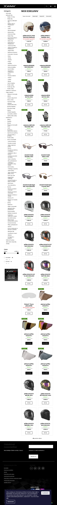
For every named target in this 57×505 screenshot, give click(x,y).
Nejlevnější (35, 16)
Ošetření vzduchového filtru (12, 104)
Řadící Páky (10, 36)
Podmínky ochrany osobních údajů (13, 478)
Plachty (9, 187)
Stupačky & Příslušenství (11, 71)
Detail (28, 45)
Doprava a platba (8, 470)
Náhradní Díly (9, 15)
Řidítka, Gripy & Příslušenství (11, 24)
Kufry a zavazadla (11, 139)
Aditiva (9, 96)
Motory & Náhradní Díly (12, 21)
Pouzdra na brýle (12, 143)
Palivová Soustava (12, 65)
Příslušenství (9, 117)
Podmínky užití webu (9, 474)
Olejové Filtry (11, 50)
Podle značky (10, 88)
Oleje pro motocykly (12, 94)
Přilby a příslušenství (13, 224)
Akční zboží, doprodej (11, 242)
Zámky (9, 202)
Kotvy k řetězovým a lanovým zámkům (13, 229)
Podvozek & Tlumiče (13, 54)
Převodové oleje (11, 108)
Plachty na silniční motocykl (12, 189)
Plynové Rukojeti (12, 30)
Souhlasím (45, 493)
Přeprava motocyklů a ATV (12, 125)
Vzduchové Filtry (12, 45)
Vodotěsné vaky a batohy (12, 153)
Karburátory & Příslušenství (11, 43)
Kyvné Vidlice (11, 69)
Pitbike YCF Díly (11, 17)
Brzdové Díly (11, 32)
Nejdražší (42, 16)
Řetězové (10, 204)
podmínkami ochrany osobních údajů (40, 451)
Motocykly (8, 13)
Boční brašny (11, 167)
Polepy (9, 61)
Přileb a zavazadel (12, 206)
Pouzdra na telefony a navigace (13, 150)
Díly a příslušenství (12, 161)
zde (7, 498)
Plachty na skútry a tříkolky (12, 195)
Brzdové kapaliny (11, 106)
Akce (8, 259)
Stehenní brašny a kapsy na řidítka (12, 181)
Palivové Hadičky (12, 67)
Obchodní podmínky (9, 476)
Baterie (9, 123)
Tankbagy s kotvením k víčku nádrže (12, 164)
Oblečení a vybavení (11, 90)
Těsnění (10, 59)
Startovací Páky (11, 34)
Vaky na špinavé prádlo (12, 145)
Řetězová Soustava (12, 52)
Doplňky (9, 121)
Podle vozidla (10, 85)
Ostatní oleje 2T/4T (12, 98)
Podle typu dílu (11, 87)
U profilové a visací (12, 233)
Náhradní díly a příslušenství (11, 209)
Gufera (9, 77)
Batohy (9, 148)
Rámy (9, 74)
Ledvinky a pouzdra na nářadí (12, 156)
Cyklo (8, 128)
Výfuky (9, 58)
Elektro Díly (10, 41)
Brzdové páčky (11, 211)
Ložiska (9, 79)
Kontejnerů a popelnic (11, 237)
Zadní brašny (11, 170)
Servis (5, 472)
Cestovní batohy (12, 141)
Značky (7, 243)
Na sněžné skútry (12, 218)
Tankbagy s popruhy (13, 168)
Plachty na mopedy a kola (12, 200)
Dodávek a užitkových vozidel (12, 215)
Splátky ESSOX (7, 482)
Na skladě (9, 257)
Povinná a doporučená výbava (12, 130)
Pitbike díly (10, 19)
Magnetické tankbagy (10, 178)
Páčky (9, 26)
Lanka (9, 28)
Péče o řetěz (10, 100)
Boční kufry (10, 183)
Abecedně (48, 16)
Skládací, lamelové (12, 213)
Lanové (9, 226)
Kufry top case (11, 175)
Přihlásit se (33, 456)
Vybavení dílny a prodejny (11, 135)
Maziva (9, 110)
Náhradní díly (11, 231)
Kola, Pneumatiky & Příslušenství (12, 38)
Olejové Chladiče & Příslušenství (12, 48)
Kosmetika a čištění (12, 114)
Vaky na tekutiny (12, 159)
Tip (7, 263)
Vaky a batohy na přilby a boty (12, 173)
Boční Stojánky (11, 83)
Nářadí (9, 81)
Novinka (9, 261)
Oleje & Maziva (9, 92)
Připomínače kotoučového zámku (13, 220)
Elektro (9, 119)
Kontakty (6, 468)
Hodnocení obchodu (9, 480)
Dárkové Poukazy (10, 240)
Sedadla (10, 63)
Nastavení (11, 501)
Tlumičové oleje (11, 101)
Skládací (10, 235)
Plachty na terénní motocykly (12, 192)
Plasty (9, 56)
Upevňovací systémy (12, 133)
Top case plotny (12, 185)
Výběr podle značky (12, 115)
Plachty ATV (11, 198)
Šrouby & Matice (12, 75)
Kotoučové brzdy (12, 223)
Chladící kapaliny (11, 112)
